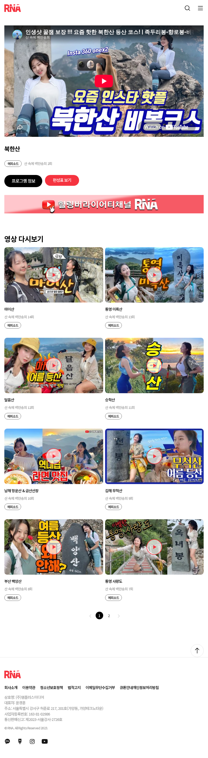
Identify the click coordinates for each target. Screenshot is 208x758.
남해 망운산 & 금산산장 (21, 490)
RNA (12, 8)
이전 (90, 616)
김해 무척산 (113, 490)
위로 (197, 650)
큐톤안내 (126, 687)
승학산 (110, 400)
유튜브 (45, 741)
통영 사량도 (113, 581)
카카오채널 (7, 741)
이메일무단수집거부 (100, 687)
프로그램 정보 (23, 180)
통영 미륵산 (113, 309)
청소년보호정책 (51, 687)
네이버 (20, 741)
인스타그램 (32, 741)
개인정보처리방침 (146, 687)
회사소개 (10, 687)
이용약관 (28, 687)
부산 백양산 (12, 581)
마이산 (9, 309)
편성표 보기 (62, 180)
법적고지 (74, 687)
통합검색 (187, 8)
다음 (119, 616)
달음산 (9, 400)
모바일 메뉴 (200, 8)
